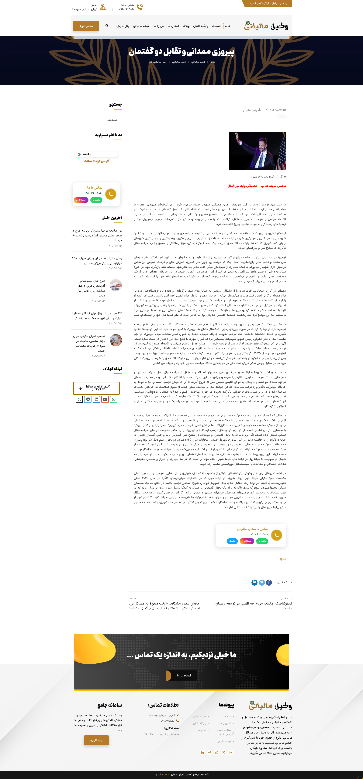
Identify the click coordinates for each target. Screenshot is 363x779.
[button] (96, 388)
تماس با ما (225, 723)
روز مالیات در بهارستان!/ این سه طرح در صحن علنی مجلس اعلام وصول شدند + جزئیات (96, 236)
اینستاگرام (247, 541)
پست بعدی (134, 599)
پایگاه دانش (199, 723)
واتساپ (262, 541)
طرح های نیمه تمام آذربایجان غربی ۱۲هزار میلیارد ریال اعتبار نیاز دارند (91, 288)
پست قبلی (286, 599)
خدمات (227, 717)
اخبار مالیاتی (198, 62)
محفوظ (165, 775)
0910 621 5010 (259, 534)
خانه (212, 62)
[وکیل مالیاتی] (266, 26)
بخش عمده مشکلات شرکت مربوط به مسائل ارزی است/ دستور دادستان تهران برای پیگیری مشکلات (164, 606)
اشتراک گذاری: (284, 583)
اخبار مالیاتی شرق (157, 62)
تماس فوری (86, 26)
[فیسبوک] (269, 583)
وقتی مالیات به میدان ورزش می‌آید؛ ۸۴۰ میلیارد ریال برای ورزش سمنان (96, 261)
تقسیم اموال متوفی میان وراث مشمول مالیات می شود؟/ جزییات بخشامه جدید (89, 343)
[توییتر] (262, 583)
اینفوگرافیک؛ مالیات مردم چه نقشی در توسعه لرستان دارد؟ (254, 606)
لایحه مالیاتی (224, 741)
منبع (283, 559)
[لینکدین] (254, 583)
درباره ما (202, 730)
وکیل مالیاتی (249, 110)
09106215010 (167, 721)
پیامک (232, 541)
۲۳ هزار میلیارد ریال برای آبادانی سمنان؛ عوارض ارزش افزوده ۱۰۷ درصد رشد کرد (97, 316)
